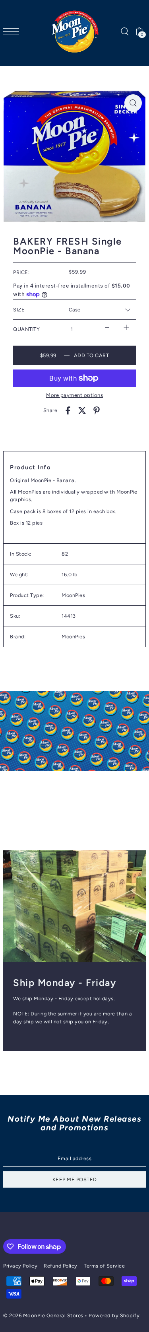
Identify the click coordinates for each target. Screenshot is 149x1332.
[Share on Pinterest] (97, 410)
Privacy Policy (20, 1266)
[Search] (124, 31)
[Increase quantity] (126, 327)
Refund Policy (60, 1266)
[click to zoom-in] (133, 103)
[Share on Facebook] (68, 410)
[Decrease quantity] (107, 327)
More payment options (74, 395)
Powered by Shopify (114, 1315)
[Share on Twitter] (82, 410)
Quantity (26, 329)
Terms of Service (104, 1266)
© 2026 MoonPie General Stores (44, 1315)
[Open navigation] (13, 31)
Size (19, 310)
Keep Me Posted (74, 1179)
